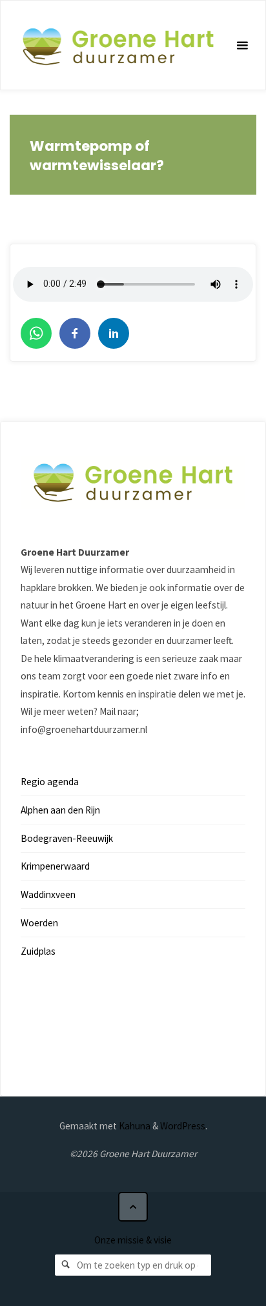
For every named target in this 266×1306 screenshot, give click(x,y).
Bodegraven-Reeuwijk (67, 838)
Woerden (39, 923)
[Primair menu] (242, 46)
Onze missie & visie (133, 1240)
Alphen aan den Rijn (60, 810)
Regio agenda (50, 781)
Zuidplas (38, 951)
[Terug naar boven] (133, 1207)
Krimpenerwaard (55, 866)
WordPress (182, 1126)
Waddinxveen (48, 894)
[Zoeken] (66, 1265)
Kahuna (133, 1126)
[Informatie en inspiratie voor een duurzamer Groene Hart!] (117, 45)
